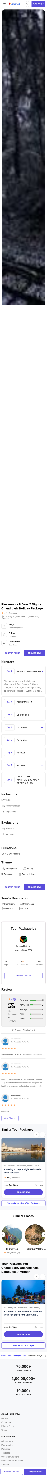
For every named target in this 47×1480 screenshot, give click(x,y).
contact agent (11, 1472)
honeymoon (11, 869)
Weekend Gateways (10, 1457)
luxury (30, 869)
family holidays (29, 874)
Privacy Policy (7, 1426)
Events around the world (12, 1461)
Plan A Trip (38, 4)
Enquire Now (23, 1192)
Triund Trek (12, 1249)
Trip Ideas (5, 1453)
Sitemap (5, 1465)
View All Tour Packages (23, 1345)
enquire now (35, 1472)
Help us (4, 1418)
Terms (4, 1430)
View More (9, 1118)
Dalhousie (33, 617)
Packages (5, 1449)
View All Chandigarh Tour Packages (24, 1203)
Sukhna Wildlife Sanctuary (35, 1249)
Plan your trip (7, 1445)
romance (8, 874)
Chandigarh (10, 617)
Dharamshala (22, 617)
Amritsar (5, 619)
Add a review (7, 1441)
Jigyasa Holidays (23, 946)
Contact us (6, 1422)
